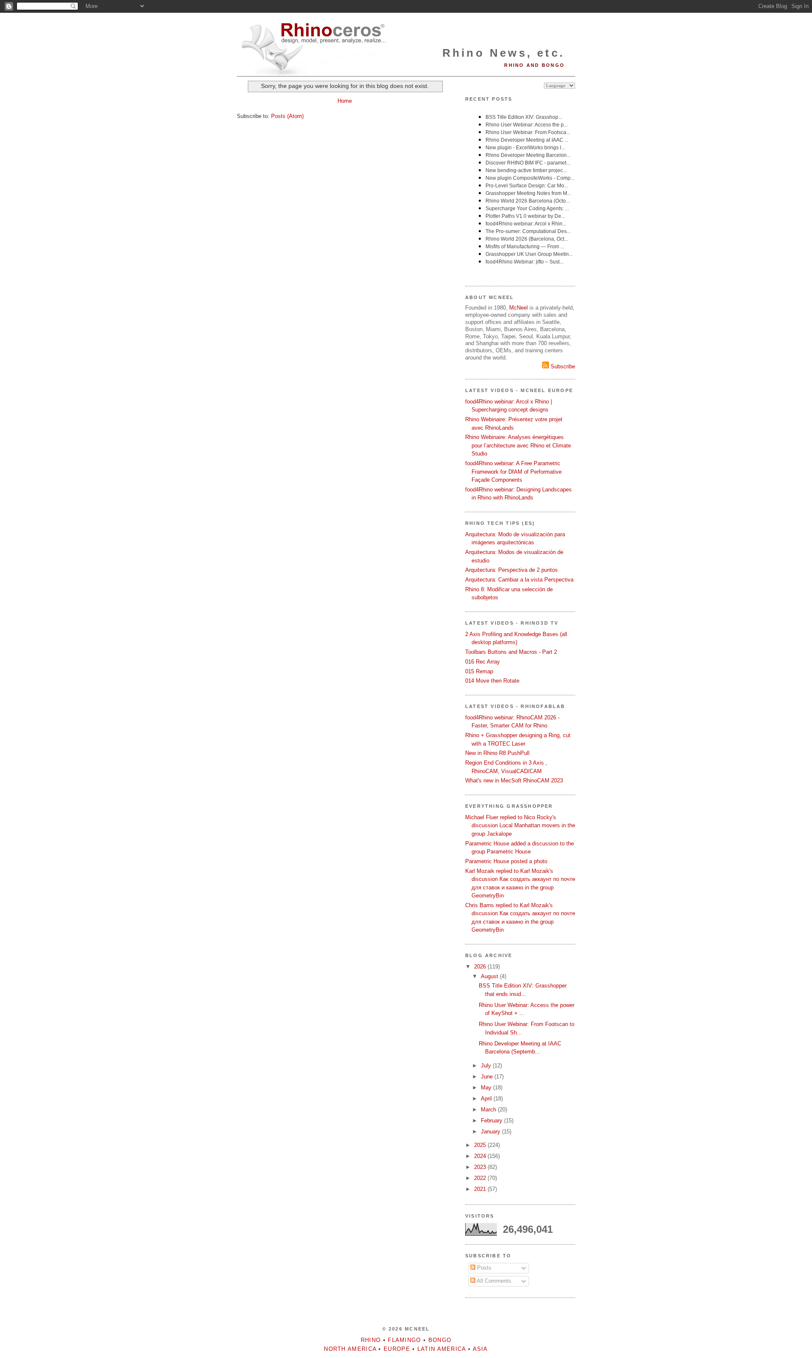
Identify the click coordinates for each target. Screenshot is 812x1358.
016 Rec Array (482, 661)
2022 (481, 1178)
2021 (481, 1189)
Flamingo (404, 1340)
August (490, 976)
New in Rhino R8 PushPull (497, 753)
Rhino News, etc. (503, 53)
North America (350, 1349)
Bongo (440, 1340)
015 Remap (479, 671)
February (492, 1120)
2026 (481, 966)
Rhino (371, 1340)
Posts (483, 1268)
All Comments (493, 1281)
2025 (481, 1145)
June (487, 1076)
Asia (480, 1349)
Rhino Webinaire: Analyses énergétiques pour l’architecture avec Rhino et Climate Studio (518, 445)
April (487, 1098)
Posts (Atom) (287, 116)
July (487, 1065)
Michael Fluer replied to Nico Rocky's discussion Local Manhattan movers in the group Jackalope (520, 825)
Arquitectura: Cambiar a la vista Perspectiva (519, 579)
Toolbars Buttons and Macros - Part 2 (511, 652)
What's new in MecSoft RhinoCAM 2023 (514, 780)
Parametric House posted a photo (506, 861)
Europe (397, 1349)
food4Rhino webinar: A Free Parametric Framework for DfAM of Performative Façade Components (513, 471)
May (487, 1087)
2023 (481, 1167)
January (491, 1131)
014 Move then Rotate (492, 681)
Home (344, 101)
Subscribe (562, 366)
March (489, 1109)
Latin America (441, 1349)
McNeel (518, 308)
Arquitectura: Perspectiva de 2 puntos (511, 570)
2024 (481, 1156)
